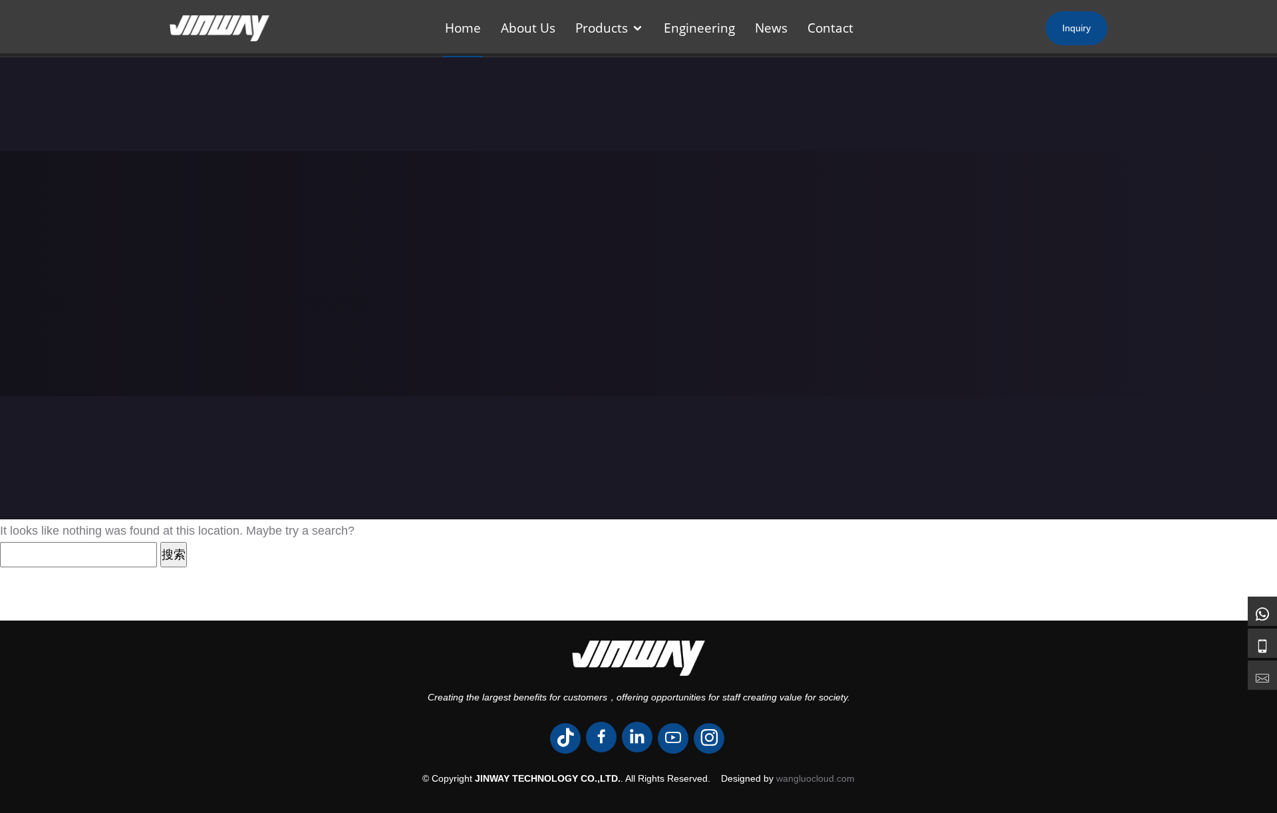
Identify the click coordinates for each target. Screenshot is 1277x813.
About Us (528, 28)
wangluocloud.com (815, 778)
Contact (830, 28)
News (771, 28)
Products (601, 28)
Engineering (699, 28)
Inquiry (1076, 28)
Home (463, 28)
